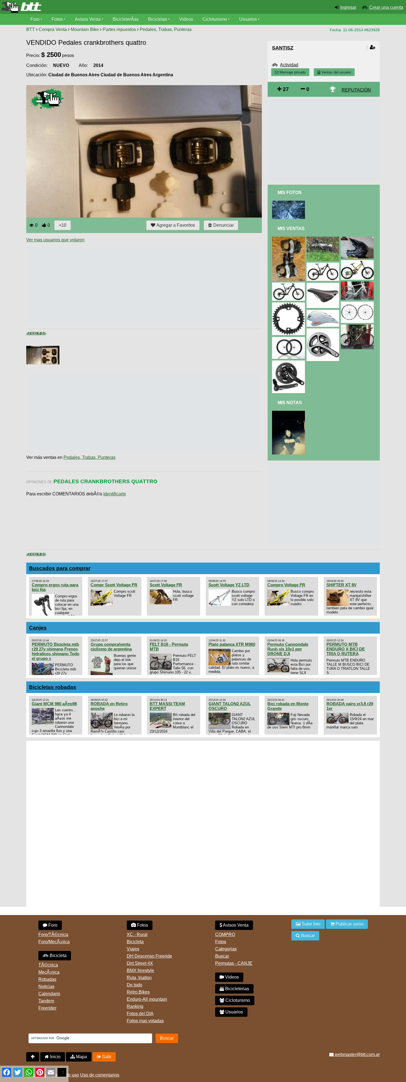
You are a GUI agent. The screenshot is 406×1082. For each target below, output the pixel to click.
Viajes (133, 949)
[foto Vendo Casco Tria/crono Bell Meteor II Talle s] (324, 312)
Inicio (54, 1056)
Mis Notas (290, 402)
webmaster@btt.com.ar (357, 1054)
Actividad (289, 64)
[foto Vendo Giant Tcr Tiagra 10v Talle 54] (358, 283)
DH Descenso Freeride (149, 956)
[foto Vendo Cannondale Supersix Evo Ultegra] (324, 239)
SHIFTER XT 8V (341, 584)
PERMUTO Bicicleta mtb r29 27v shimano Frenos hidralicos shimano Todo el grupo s (55, 651)
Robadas (47, 979)
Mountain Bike (85, 29)
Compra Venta (53, 29)
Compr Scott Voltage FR (114, 584)
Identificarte (114, 494)
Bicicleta (58, 955)
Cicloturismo (214, 19)
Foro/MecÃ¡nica (54, 941)
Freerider (47, 1008)
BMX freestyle (140, 970)
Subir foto (310, 924)
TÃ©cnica (48, 965)
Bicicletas (158, 19)
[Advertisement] (126, 285)
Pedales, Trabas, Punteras (166, 29)
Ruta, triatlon (139, 977)
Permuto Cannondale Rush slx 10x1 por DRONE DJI (287, 649)
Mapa (81, 1056)
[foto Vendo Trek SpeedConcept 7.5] (358, 327)
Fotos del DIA (140, 1013)
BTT (30, 29)
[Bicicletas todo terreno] (67, 7)
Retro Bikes (138, 992)
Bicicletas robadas (52, 687)
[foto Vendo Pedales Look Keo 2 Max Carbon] (289, 239)
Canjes (38, 628)
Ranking (135, 1006)
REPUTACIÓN (356, 90)
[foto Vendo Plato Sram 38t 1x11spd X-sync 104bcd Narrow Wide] (289, 304)
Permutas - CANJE (233, 963)
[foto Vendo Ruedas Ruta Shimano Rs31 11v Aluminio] (358, 304)
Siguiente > (41, 333)
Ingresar (348, 7)
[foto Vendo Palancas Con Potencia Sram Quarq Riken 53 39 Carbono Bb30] (289, 362)
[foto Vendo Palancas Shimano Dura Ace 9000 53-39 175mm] (324, 330)
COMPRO (225, 934)
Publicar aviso (348, 924)
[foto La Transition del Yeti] (289, 203)
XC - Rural (137, 934)
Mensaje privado (292, 72)
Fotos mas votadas (145, 1020)
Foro (34, 19)
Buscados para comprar (59, 568)
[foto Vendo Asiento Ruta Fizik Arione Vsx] (324, 285)
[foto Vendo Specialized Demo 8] (358, 262)
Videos (186, 19)
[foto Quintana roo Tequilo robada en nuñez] (289, 413)
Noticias (46, 986)
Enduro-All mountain (147, 999)
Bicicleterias (236, 988)
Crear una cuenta (386, 7)
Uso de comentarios (99, 1075)
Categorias (226, 949)
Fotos (57, 19)
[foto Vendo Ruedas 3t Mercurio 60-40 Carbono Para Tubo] (289, 339)
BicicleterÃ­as (126, 19)
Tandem (46, 1001)
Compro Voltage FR (286, 584)
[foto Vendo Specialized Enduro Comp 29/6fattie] (289, 285)
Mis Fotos (290, 192)
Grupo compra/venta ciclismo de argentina (111, 646)
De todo (134, 984)
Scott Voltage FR (166, 584)
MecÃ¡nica (48, 972)
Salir (106, 1056)
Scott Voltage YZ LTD (229, 584)
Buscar (222, 956)
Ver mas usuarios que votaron (55, 239)
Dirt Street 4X (140, 963)
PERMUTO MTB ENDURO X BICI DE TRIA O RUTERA (345, 649)
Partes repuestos (119, 29)
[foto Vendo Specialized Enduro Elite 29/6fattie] (324, 265)
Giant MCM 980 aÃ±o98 (54, 703)
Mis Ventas (291, 228)
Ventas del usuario (335, 72)
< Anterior (31, 333)
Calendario (49, 993)
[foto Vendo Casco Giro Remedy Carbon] (358, 239)
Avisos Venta (88, 19)
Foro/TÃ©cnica (53, 934)
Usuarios (248, 19)
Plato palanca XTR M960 (232, 644)
